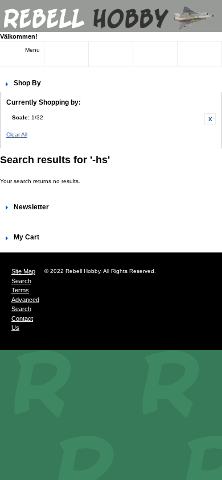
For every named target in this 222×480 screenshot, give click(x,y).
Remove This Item (210, 119)
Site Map (23, 271)
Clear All (16, 134)
